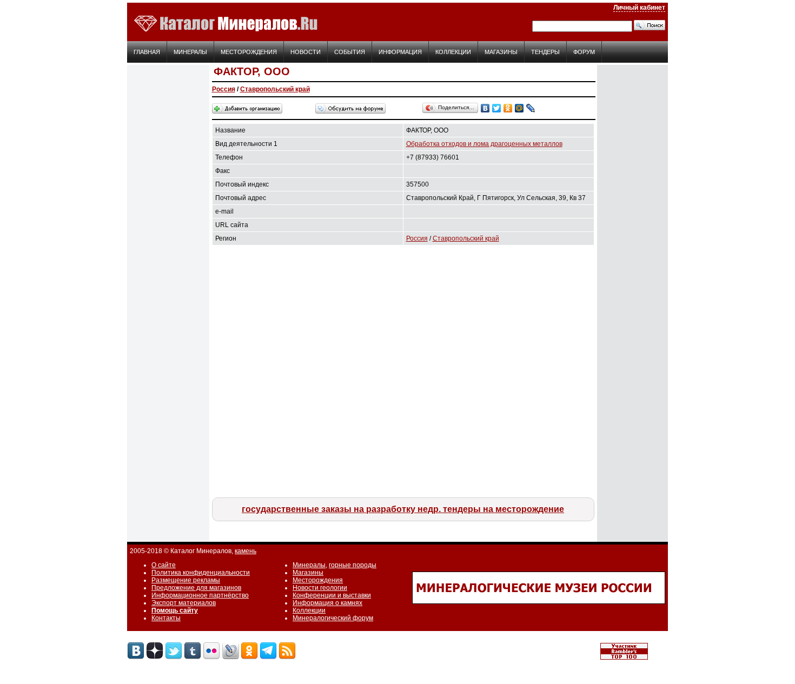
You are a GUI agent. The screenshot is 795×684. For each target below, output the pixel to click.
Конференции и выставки (332, 595)
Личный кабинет (639, 7)
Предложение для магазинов (196, 588)
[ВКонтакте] (485, 108)
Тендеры (545, 52)
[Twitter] (496, 108)
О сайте (163, 565)
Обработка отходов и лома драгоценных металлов (484, 144)
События (349, 52)
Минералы (190, 52)
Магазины (501, 52)
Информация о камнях (327, 603)
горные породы (352, 565)
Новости (305, 52)
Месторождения (249, 52)
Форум (584, 52)
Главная (147, 52)
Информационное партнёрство (200, 595)
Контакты (166, 618)
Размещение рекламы (185, 580)
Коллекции (453, 52)
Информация (400, 52)
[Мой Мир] (519, 108)
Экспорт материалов (183, 603)
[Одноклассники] (508, 108)
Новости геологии (320, 588)
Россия (223, 89)
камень (245, 551)
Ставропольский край (275, 89)
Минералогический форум (333, 618)
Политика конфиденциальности (200, 572)
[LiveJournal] (530, 108)
